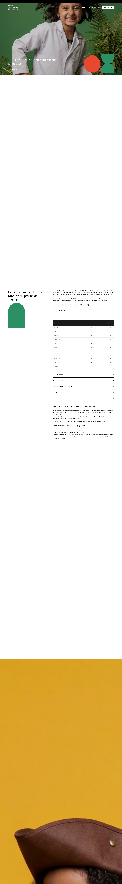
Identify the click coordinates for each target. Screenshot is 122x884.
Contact (98, 7)
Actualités (93, 7)
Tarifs (88, 7)
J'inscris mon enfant (108, 7)
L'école (71, 7)
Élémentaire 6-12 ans (91, 309)
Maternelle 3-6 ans (80, 309)
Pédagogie (83, 7)
